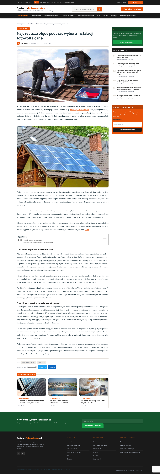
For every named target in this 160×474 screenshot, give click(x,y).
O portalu (96, 456)
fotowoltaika (41, 362)
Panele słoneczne (68, 16)
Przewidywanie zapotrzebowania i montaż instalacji (38, 243)
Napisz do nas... (136, 2)
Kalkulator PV (97, 449)
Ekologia (114, 16)
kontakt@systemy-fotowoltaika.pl (130, 452)
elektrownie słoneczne (28, 362)
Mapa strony (139, 470)
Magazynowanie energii (85, 16)
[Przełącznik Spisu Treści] (103, 237)
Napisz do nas (124, 442)
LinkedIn (52, 367)
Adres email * (118, 119)
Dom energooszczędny (128, 16)
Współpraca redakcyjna (127, 449)
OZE (98, 16)
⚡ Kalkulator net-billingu (132, 9)
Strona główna (23, 16)
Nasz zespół (121, 2)
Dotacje (105, 16)
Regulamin (131, 470)
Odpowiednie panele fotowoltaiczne (31, 240)
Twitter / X (42, 367)
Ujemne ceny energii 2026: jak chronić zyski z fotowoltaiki (57, 2)
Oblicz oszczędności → (127, 42)
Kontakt (95, 452)
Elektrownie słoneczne (51, 16)
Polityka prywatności (121, 470)
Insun (87, 229)
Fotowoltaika (36, 16)
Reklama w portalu (125, 445)
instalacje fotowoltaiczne (79, 109)
